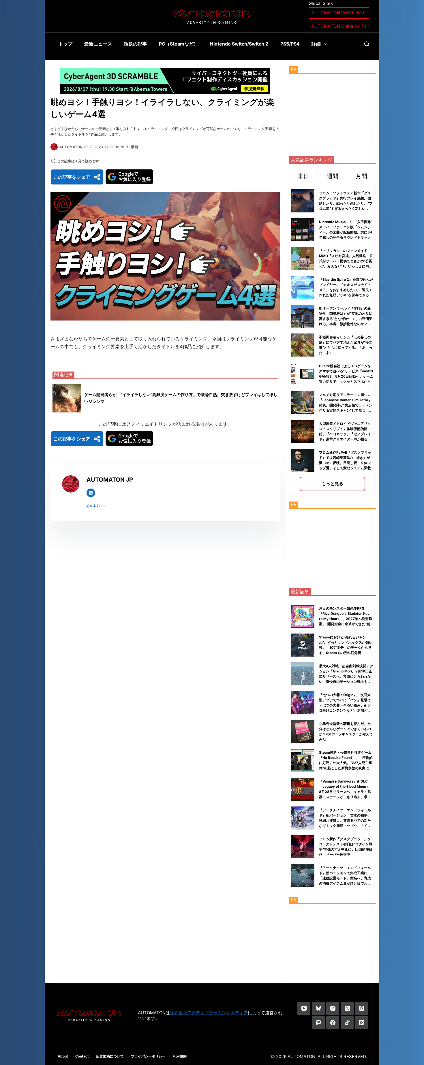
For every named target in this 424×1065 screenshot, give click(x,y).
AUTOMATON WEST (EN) (337, 12)
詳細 (316, 44)
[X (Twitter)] (347, 1008)
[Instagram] (332, 1008)
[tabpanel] (332, 338)
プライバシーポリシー (148, 1056)
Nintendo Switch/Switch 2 (239, 44)
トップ (65, 44)
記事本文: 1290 (97, 506)
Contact (82, 1056)
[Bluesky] (318, 1008)
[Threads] (361, 1008)
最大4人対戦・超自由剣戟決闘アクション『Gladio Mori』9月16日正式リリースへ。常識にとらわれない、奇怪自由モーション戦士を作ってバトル (346, 676)
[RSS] (361, 1022)
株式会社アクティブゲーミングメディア (209, 1012)
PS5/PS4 (290, 44)
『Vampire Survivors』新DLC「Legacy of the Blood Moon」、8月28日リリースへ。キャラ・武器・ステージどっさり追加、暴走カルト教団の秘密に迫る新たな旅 (346, 791)
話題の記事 (135, 44)
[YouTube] (303, 1008)
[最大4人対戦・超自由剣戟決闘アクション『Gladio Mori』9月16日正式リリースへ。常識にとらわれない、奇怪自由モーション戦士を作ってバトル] (302, 673)
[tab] (303, 176)
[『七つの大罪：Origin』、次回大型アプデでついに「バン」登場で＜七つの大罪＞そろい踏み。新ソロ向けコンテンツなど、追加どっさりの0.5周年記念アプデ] (302, 702)
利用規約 (180, 1056)
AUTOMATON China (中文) (339, 26)
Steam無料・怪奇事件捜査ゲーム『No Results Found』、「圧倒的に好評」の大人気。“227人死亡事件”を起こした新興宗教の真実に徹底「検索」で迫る (346, 762)
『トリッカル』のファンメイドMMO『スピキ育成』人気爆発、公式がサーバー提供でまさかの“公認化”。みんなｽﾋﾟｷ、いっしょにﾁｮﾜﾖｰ (346, 261)
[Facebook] (332, 1022)
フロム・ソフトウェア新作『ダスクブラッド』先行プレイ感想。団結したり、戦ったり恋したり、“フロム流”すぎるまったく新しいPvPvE (345, 203)
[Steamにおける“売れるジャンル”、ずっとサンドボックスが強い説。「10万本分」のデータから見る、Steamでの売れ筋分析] (302, 645)
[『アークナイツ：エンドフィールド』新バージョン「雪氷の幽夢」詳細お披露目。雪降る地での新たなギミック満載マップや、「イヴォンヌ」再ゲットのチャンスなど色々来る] (302, 818)
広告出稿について (110, 1056)
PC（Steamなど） (178, 44)
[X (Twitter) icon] (91, 493)
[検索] (366, 44)
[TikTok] (347, 1022)
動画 (134, 147)
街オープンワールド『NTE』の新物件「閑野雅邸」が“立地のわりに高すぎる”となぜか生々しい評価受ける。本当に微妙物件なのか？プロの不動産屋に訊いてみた (345, 318)
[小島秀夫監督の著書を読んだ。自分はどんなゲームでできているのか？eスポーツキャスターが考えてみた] (302, 731)
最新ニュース (98, 44)
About (63, 1056)
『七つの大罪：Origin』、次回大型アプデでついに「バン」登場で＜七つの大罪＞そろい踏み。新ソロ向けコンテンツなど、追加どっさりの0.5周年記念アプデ (345, 705)
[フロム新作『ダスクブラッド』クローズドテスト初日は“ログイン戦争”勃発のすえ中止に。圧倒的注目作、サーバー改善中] (302, 846)
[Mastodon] (318, 1022)
